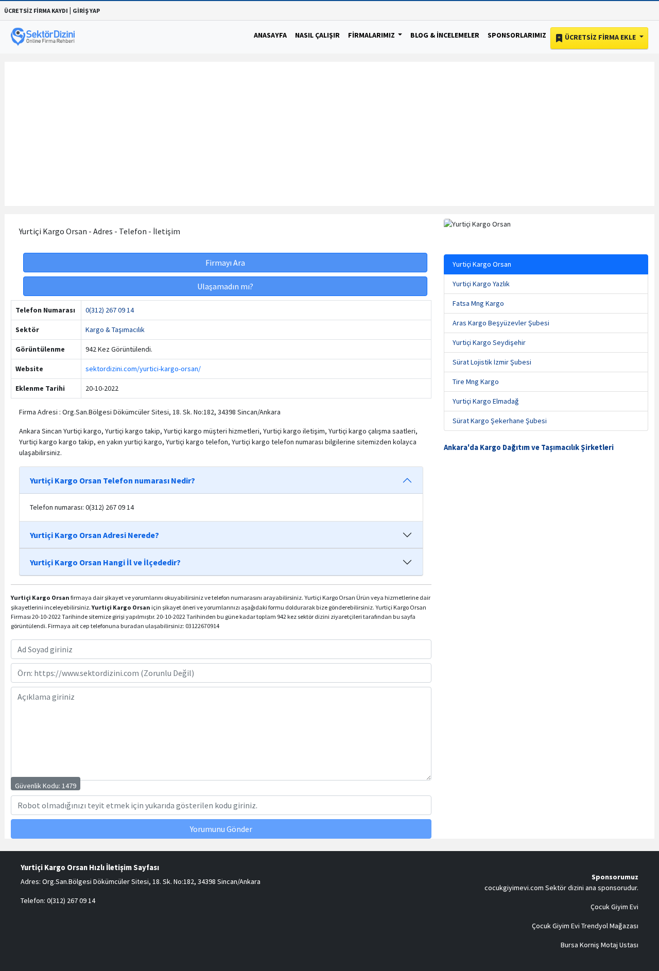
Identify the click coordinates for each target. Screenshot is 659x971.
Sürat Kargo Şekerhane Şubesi (500, 420)
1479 (69, 785)
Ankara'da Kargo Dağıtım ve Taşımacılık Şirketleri (529, 447)
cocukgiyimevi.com (514, 887)
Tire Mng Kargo (476, 381)
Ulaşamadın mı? (225, 286)
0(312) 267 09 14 (109, 310)
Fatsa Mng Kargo (478, 303)
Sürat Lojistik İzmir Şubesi (492, 362)
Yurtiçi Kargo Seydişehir (489, 342)
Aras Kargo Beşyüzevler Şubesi (501, 322)
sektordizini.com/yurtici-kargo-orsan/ (143, 368)
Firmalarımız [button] (372, 35)
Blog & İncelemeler (444, 35)
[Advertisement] (329, 134)
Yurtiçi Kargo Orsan (482, 264)
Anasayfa (270, 35)
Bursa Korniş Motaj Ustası (599, 944)
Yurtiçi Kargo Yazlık (481, 283)
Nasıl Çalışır (317, 35)
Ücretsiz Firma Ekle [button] (600, 37)
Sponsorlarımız (517, 35)
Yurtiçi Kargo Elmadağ (486, 401)
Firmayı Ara (225, 262)
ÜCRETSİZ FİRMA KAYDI (36, 10)
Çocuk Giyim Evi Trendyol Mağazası (585, 925)
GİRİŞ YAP (86, 10)
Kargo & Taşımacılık (115, 329)
